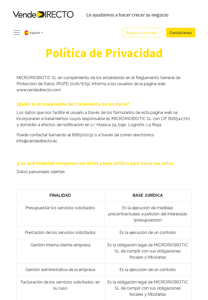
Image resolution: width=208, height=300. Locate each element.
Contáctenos (180, 32)
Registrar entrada (141, 32)
